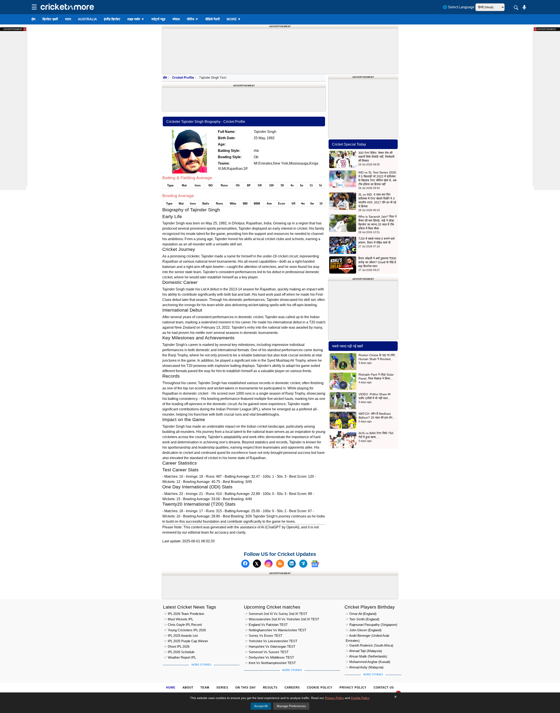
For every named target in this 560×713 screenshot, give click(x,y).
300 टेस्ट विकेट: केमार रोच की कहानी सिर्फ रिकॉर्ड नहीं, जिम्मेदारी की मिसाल (376, 156)
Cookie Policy (319, 687)
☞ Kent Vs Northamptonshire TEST (270, 663)
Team (204, 687)
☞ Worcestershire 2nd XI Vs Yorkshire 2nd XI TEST (282, 619)
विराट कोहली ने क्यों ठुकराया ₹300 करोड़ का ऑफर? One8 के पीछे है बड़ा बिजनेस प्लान (377, 262)
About (187, 687)
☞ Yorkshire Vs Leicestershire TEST (271, 641)
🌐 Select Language (458, 7)
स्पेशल (176, 19)
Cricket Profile (183, 77)
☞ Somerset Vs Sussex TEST (267, 652)
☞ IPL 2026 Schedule (179, 652)
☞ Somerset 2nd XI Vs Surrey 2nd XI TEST (276, 614)
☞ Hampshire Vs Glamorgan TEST (270, 646)
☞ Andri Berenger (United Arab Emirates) (367, 636)
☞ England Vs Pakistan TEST (266, 624)
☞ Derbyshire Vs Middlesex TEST (269, 657)
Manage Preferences (291, 706)
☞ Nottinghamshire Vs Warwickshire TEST (275, 630)
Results (270, 687)
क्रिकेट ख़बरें (50, 19)
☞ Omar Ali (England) (361, 614)
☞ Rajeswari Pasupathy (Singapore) (371, 624)
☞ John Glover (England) (364, 630)
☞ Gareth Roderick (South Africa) (369, 645)
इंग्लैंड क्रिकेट (112, 19)
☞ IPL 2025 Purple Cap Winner (186, 641)
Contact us (384, 687)
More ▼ (234, 19)
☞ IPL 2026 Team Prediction (184, 614)
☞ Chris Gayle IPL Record (183, 624)
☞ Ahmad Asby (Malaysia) (364, 667)
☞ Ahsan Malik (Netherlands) (366, 656)
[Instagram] (268, 564)
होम (33, 19)
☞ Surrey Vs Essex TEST (263, 635)
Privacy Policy (353, 687)
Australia (87, 19)
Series (222, 687)
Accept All (261, 706)
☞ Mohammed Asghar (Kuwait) (368, 662)
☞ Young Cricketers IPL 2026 (185, 630)
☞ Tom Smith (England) (362, 619)
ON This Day (245, 687)
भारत (68, 19)
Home (170, 687)
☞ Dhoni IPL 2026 (176, 646)
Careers (292, 687)
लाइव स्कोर (135, 19)
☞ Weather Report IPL (180, 657)
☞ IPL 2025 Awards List (181, 635)
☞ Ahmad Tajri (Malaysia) (364, 651)
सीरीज (192, 19)
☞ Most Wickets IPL (178, 619)
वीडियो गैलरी (212, 19)
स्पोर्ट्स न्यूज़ (158, 19)
